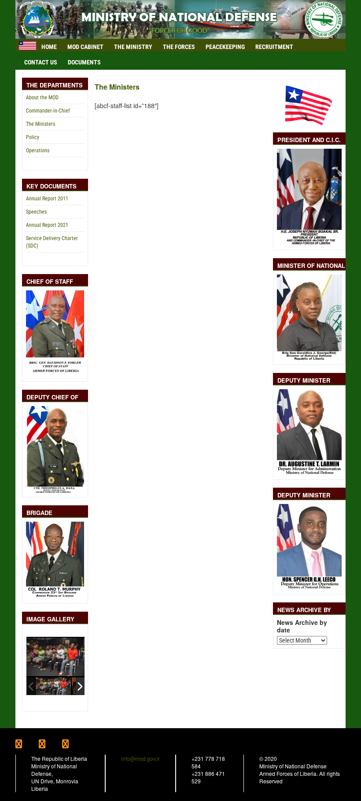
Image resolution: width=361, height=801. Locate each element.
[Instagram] (73, 744)
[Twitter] (50, 744)
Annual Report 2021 (47, 225)
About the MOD (42, 97)
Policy (32, 137)
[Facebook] (27, 744)
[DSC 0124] (53, 686)
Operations (37, 150)
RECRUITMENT (274, 46)
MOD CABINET (85, 46)
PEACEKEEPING (225, 46)
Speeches (36, 212)
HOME (49, 46)
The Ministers (40, 124)
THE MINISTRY (133, 46)
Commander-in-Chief (48, 111)
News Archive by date (302, 626)
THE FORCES (179, 46)
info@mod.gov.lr (140, 758)
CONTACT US (40, 62)
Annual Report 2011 (47, 199)
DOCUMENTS (84, 62)
